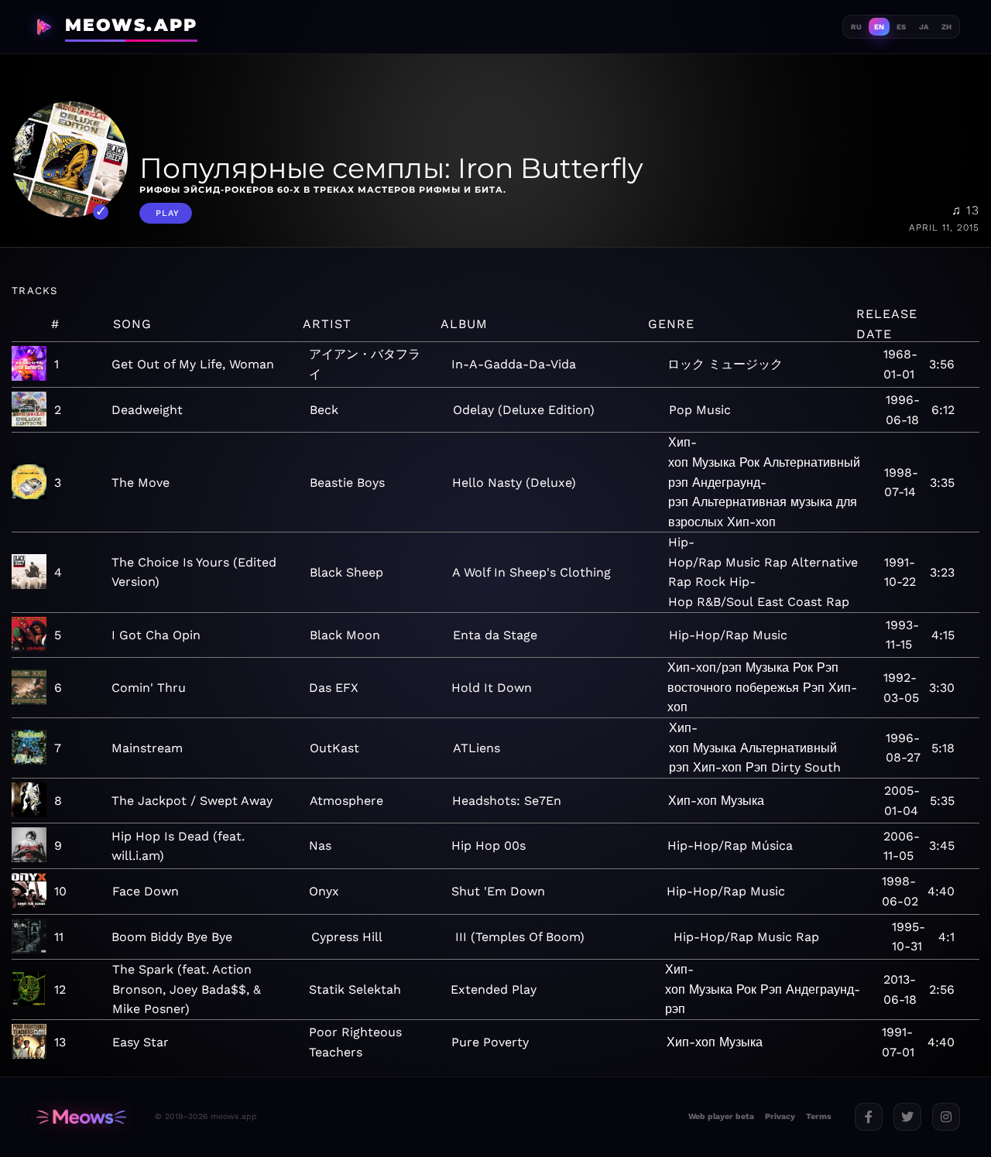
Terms (819, 1116)
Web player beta (721, 1116)
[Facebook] (869, 1117)
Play (168, 213)
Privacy (780, 1116)
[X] (907, 1117)
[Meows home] (81, 1117)
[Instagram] (946, 1117)
